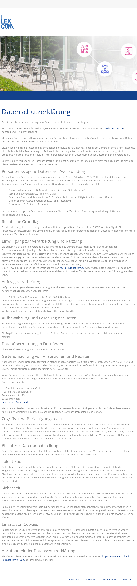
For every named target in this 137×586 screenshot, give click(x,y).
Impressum (73, 579)
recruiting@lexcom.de (72, 267)
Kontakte (127, 579)
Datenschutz (90, 579)
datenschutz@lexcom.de (15, 402)
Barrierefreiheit (110, 579)
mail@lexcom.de (114, 128)
